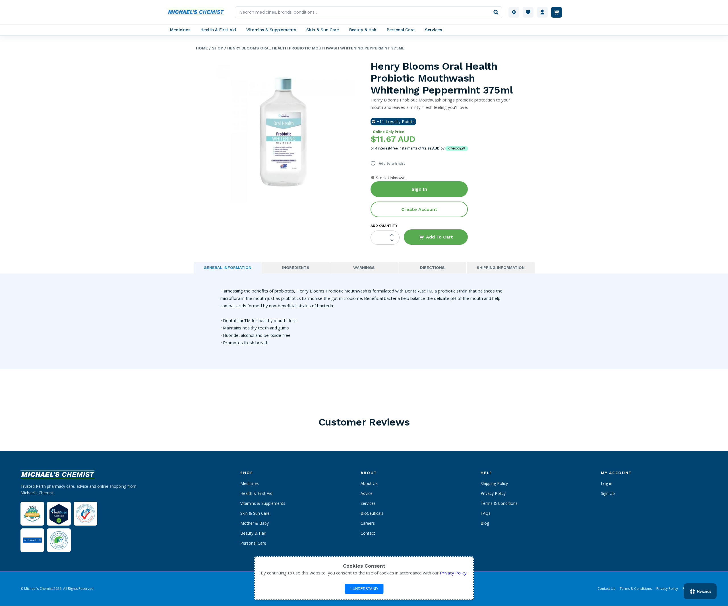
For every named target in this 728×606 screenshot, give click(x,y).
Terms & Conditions (499, 503)
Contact (368, 533)
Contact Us (606, 588)
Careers (368, 523)
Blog (485, 523)
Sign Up (608, 493)
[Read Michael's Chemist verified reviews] (32, 514)
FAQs (486, 513)
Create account (419, 209)
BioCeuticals (372, 513)
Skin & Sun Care (255, 513)
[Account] (542, 12)
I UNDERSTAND (364, 589)
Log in (606, 483)
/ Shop (215, 48)
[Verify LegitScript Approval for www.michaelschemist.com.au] (58, 513)
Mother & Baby (254, 523)
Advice (367, 493)
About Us (369, 483)
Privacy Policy (493, 493)
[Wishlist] (528, 12)
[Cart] (556, 12)
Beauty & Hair (253, 533)
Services (368, 503)
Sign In (419, 189)
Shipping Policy (494, 483)
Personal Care (253, 543)
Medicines (249, 483)
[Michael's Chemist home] (197, 12)
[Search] (496, 12)
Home (202, 48)
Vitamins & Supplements (262, 503)
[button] (436, 237)
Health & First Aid (256, 493)
